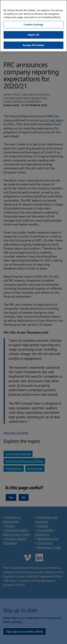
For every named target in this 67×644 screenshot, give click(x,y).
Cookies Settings (33, 24)
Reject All (33, 34)
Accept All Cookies (33, 45)
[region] (33, 26)
